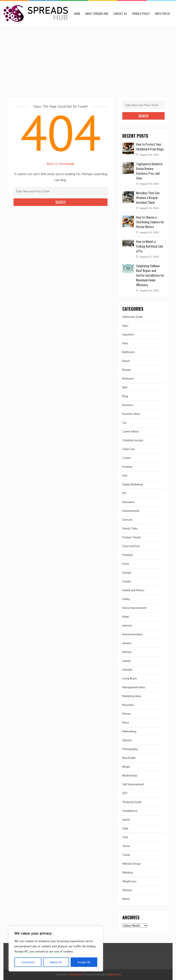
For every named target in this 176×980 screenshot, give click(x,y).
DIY (124, 493)
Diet (124, 475)
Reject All (56, 962)
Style (125, 828)
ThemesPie (75, 974)
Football (127, 555)
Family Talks (130, 528)
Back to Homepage (60, 163)
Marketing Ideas (131, 696)
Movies (126, 714)
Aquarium (128, 334)
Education (128, 502)
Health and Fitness (133, 590)
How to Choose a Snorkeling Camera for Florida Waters (150, 222)
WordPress (114, 974)
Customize (28, 962)
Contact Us (120, 13)
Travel (126, 855)
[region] (56, 948)
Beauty (126, 370)
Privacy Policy (141, 13)
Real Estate (129, 758)
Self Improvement (133, 784)
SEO (124, 793)
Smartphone (129, 811)
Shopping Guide (131, 802)
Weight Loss (129, 881)
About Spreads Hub (96, 13)
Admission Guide (132, 317)
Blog (125, 396)
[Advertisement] (88, 60)
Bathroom (128, 352)
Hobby (126, 599)
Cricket (126, 458)
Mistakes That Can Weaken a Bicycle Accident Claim (147, 197)
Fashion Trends (131, 537)
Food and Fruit (131, 546)
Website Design (131, 864)
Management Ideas (133, 687)
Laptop (126, 661)
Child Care (128, 449)
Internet (127, 625)
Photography (130, 749)
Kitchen (126, 652)
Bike (124, 387)
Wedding (127, 872)
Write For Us (162, 13)
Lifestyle (127, 669)
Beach (126, 361)
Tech (125, 837)
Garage (126, 572)
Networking (129, 731)
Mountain (128, 705)
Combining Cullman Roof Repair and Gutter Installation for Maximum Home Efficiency (150, 275)
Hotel (125, 617)
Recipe (126, 767)
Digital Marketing (132, 484)
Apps (125, 325)
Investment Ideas (132, 634)
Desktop (127, 467)
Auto (125, 343)
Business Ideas (131, 414)
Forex (125, 564)
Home (77, 13)
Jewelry (126, 643)
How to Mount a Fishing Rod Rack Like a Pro (149, 246)
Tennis (126, 846)
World (125, 899)
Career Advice (130, 431)
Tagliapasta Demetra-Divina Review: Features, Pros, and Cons (149, 170)
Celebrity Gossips (132, 440)
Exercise (127, 520)
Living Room (129, 678)
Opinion (127, 740)
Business (127, 405)
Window (127, 890)
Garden (126, 581)
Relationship (129, 775)
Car (124, 422)
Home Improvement (134, 608)
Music (125, 722)
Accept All (83, 962)
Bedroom (128, 378)
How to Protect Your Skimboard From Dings (150, 146)
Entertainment (130, 511)
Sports (126, 819)
